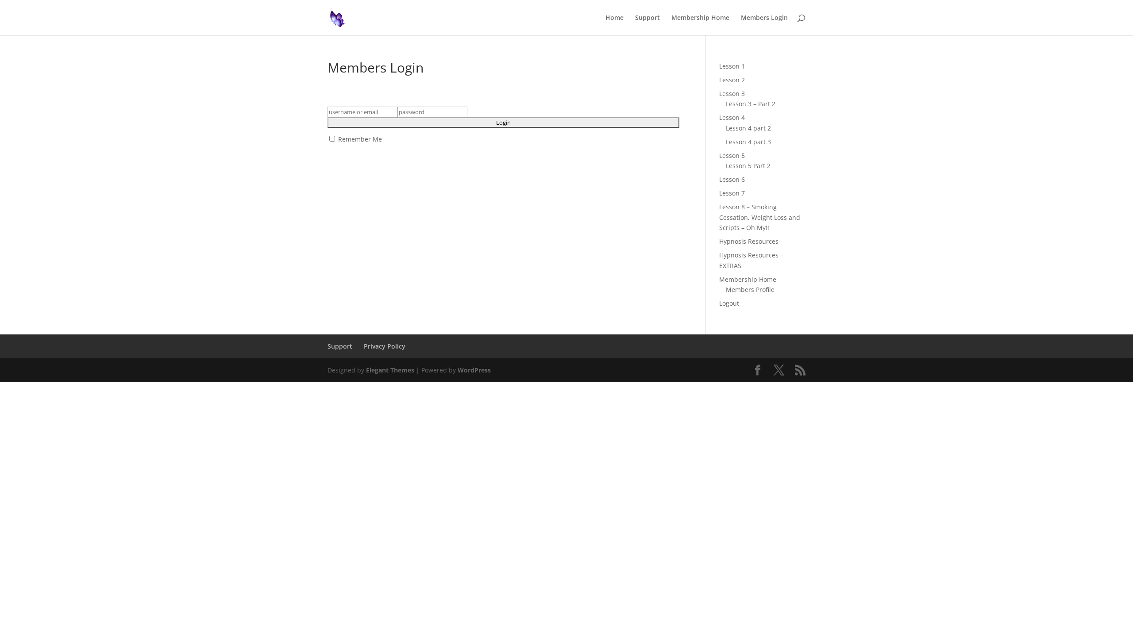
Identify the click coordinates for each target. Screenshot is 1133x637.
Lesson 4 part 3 (748, 142)
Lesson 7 (732, 193)
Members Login (764, 18)
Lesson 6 (732, 179)
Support (647, 18)
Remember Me (359, 139)
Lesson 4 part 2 (748, 128)
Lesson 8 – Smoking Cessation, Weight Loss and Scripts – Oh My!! (759, 217)
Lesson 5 (732, 155)
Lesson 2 (732, 80)
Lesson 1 (732, 66)
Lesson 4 (732, 117)
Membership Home (700, 18)
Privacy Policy (384, 346)
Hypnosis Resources (748, 241)
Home (614, 18)
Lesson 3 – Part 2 (750, 104)
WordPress (474, 370)
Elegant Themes (390, 370)
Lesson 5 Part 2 (748, 165)
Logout (729, 303)
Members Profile (750, 289)
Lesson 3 (732, 93)
